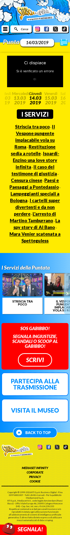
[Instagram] (37, 28)
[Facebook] (46, 28)
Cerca (24, 29)
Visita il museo (35, 410)
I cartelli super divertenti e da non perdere (37, 207)
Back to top (38, 432)
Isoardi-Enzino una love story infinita (36, 160)
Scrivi (35, 359)
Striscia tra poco (32, 126)
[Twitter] (55, 28)
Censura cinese (26, 180)
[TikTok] (64, 28)
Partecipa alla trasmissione (35, 384)
